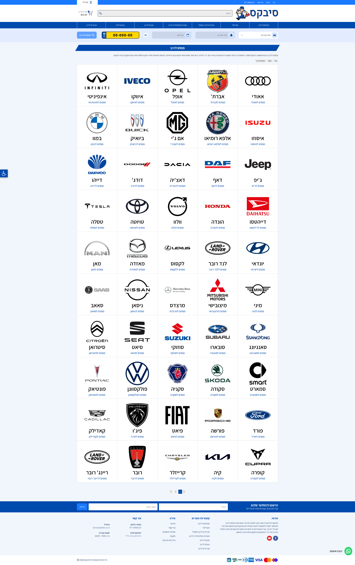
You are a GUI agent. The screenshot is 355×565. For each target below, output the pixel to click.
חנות (269, 61)
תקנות (172, 536)
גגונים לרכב (120, 25)
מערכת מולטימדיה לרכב (177, 25)
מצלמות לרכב (263, 25)
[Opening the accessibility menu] (4, 173)
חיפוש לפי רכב (85, 35)
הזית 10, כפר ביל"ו (133, 535)
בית (274, 2)
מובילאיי (235, 25)
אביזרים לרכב (91, 25)
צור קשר (260, 2)
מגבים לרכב (149, 25)
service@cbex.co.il (101, 527)
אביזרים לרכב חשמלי (206, 25)
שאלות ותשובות (168, 531)
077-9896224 (249, 2)
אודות (268, 2)
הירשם (82, 506)
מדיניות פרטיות (168, 540)
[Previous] (184, 492)
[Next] (171, 492)
